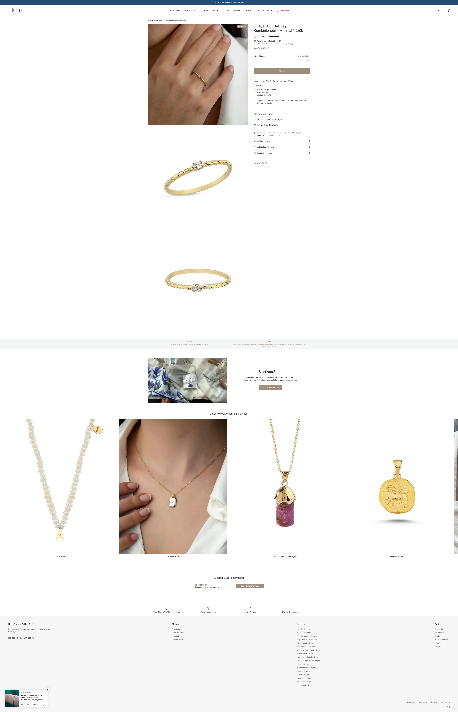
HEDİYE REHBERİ (265, 11)
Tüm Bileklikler (177, 640)
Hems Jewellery (17, 702)
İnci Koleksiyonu (303, 675)
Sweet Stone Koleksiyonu (306, 668)
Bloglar (437, 636)
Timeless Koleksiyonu (305, 654)
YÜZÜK (216, 11)
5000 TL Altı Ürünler (304, 633)
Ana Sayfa (439, 629)
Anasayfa (150, 20)
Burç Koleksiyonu (303, 664)
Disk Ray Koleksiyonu (305, 643)
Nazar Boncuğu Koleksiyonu (307, 657)
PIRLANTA (250, 11)
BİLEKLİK (237, 11)
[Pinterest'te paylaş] (266, 163)
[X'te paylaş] (260, 163)
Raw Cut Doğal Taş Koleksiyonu (309, 661)
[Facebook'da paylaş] (263, 163)
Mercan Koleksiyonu (304, 685)
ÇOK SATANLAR (283, 11)
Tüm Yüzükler (177, 633)
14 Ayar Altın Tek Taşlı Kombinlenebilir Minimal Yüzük (170, 20)
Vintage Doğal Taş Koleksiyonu (308, 650)
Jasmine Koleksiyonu (305, 671)
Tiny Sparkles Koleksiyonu (307, 640)
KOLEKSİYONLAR (192, 11)
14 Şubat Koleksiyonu (305, 682)
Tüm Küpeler (177, 629)
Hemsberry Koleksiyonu (306, 678)
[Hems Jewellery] (16, 11)
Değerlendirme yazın (250, 586)
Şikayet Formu (440, 643)
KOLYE (226, 11)
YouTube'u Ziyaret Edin (270, 387)
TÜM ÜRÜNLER (174, 11)
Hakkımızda (439, 633)
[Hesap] (438, 10)
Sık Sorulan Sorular (442, 640)
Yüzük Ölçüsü (259, 56)
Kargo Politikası (445, 702)
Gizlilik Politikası (422, 702)
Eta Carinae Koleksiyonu (306, 647)
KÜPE (206, 11)
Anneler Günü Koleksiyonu (307, 636)
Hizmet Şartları (411, 702)
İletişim (437, 647)
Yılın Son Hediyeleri (304, 629)
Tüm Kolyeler (177, 636)
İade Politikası (434, 702)
